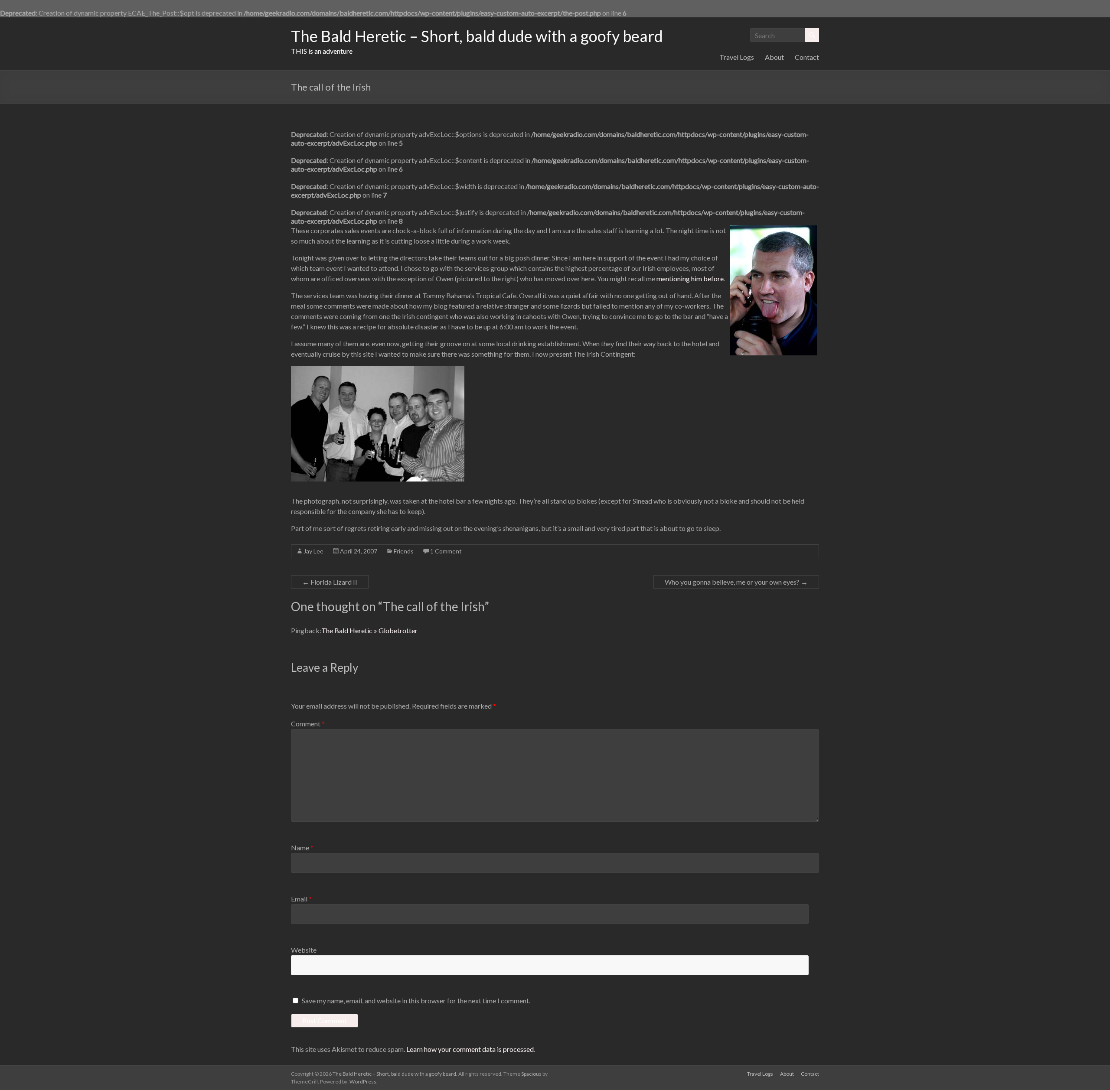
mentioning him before (690, 278)
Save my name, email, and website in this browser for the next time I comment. (416, 1000)
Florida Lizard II (329, 582)
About (774, 57)
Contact (807, 57)
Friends (404, 551)
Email (301, 899)
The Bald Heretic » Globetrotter (369, 630)
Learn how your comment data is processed (470, 1049)
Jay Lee (313, 551)
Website (304, 950)
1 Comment (446, 551)
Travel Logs (736, 57)
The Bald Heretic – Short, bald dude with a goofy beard (477, 36)
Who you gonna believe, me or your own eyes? (736, 582)
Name (302, 847)
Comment (308, 723)
